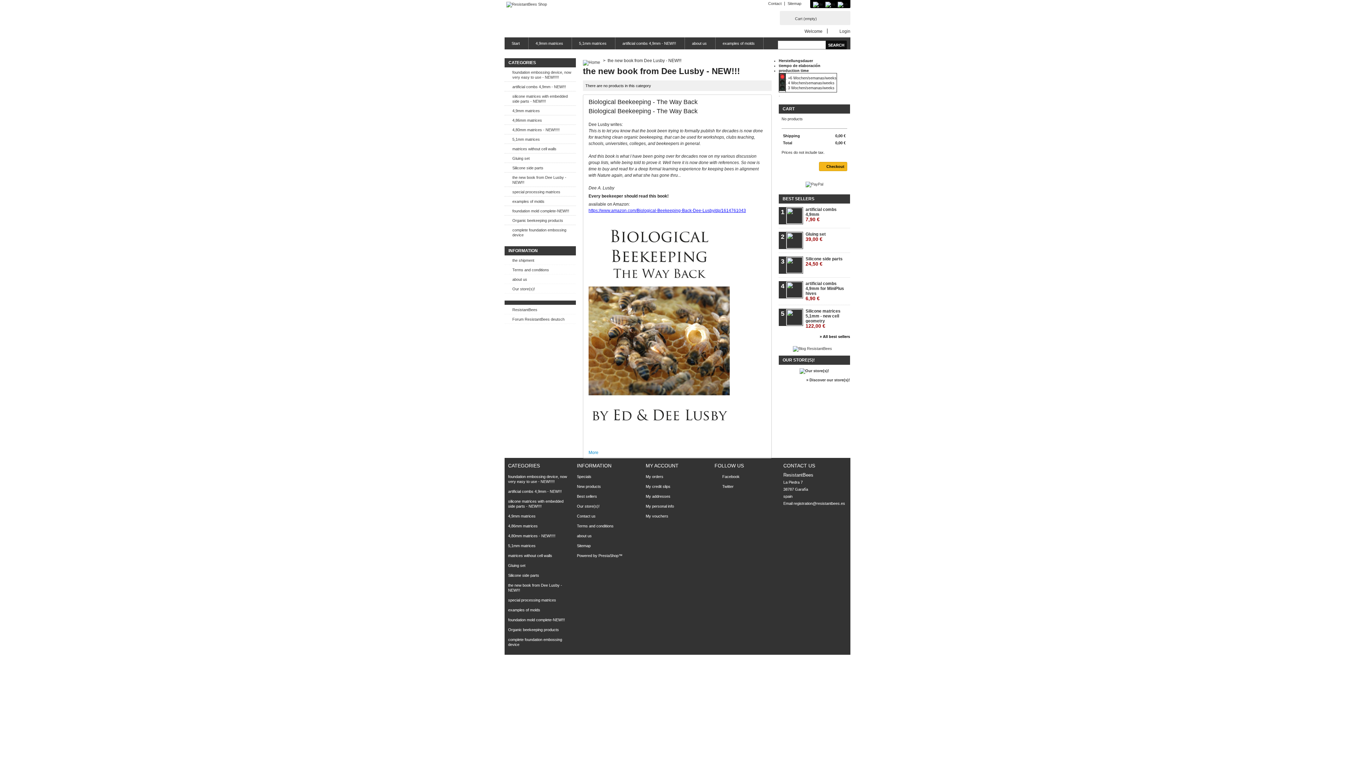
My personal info (660, 506)
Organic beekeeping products (537, 220)
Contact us (586, 516)
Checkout (835, 166)
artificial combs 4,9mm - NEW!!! (649, 43)
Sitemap (794, 3)
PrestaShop (608, 556)
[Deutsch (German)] (818, 4)
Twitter (728, 486)
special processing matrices (536, 192)
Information (523, 250)
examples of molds (739, 43)
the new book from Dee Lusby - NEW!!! (539, 180)
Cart (806, 19)
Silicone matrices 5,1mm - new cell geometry (823, 319)
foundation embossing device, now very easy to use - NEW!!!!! (541, 74)
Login (844, 31)
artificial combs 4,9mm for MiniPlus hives (825, 291)
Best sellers (798, 198)
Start (516, 43)
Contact (775, 3)
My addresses (658, 496)
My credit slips (658, 486)
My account (662, 465)
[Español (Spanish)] (830, 4)
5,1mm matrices (593, 43)
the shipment (523, 260)
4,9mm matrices (549, 43)
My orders (654, 476)
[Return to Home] (591, 60)
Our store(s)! (523, 289)
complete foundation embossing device (539, 232)
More (593, 452)
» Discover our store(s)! (828, 380)
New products (589, 486)
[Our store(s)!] (814, 371)
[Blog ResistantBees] (812, 348)
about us (699, 43)
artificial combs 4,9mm (821, 214)
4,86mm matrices (527, 120)
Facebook (731, 476)
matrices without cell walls (534, 149)
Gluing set (521, 158)
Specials (584, 476)
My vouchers (657, 516)
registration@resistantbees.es (819, 503)
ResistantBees (524, 310)
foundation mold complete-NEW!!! (540, 211)
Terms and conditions (530, 270)
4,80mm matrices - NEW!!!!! (536, 130)
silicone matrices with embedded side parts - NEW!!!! (540, 98)
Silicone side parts (527, 168)
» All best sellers (835, 336)
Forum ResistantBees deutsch (538, 319)
